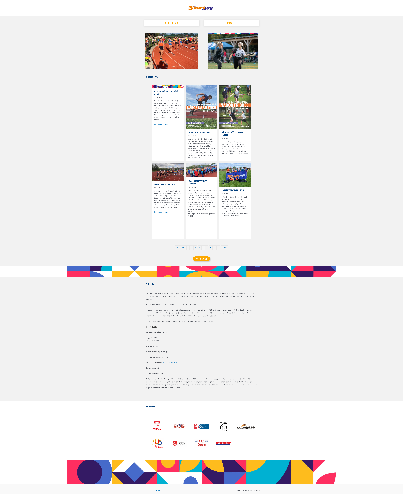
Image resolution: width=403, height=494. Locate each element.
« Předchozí (180, 248)
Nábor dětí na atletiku (199, 132)
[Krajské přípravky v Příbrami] (201, 170)
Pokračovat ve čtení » (161, 124)
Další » (224, 248)
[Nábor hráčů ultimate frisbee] (235, 107)
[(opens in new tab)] (157, 426)
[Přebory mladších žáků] (235, 175)
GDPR (158, 490)
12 (218, 248)
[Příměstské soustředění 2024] (168, 86)
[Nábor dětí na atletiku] (201, 107)
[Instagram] (201, 490)
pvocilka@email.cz (170, 363)
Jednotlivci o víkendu (164, 184)
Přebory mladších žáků (233, 190)
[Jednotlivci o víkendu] (168, 172)
